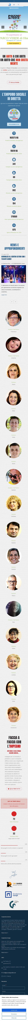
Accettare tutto (14, 1010)
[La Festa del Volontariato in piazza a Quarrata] (13, 274)
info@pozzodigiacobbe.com (9, 968)
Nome (4, 987)
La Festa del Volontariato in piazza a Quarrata (11, 257)
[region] (14, 1008)
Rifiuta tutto (14, 1018)
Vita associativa (19, 263)
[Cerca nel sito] (18, 5)
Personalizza (14, 1014)
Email (4, 981)
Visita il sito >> (4, 928)
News (13, 263)
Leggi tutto (4, 290)
